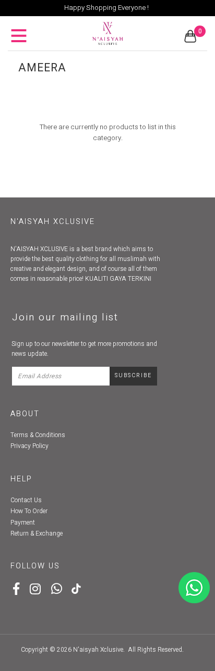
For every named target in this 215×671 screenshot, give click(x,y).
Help (21, 479)
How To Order (28, 511)
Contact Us (26, 500)
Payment (22, 522)
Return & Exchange (36, 533)
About (25, 413)
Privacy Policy (29, 446)
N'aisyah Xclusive (98, 649)
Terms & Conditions (37, 435)
